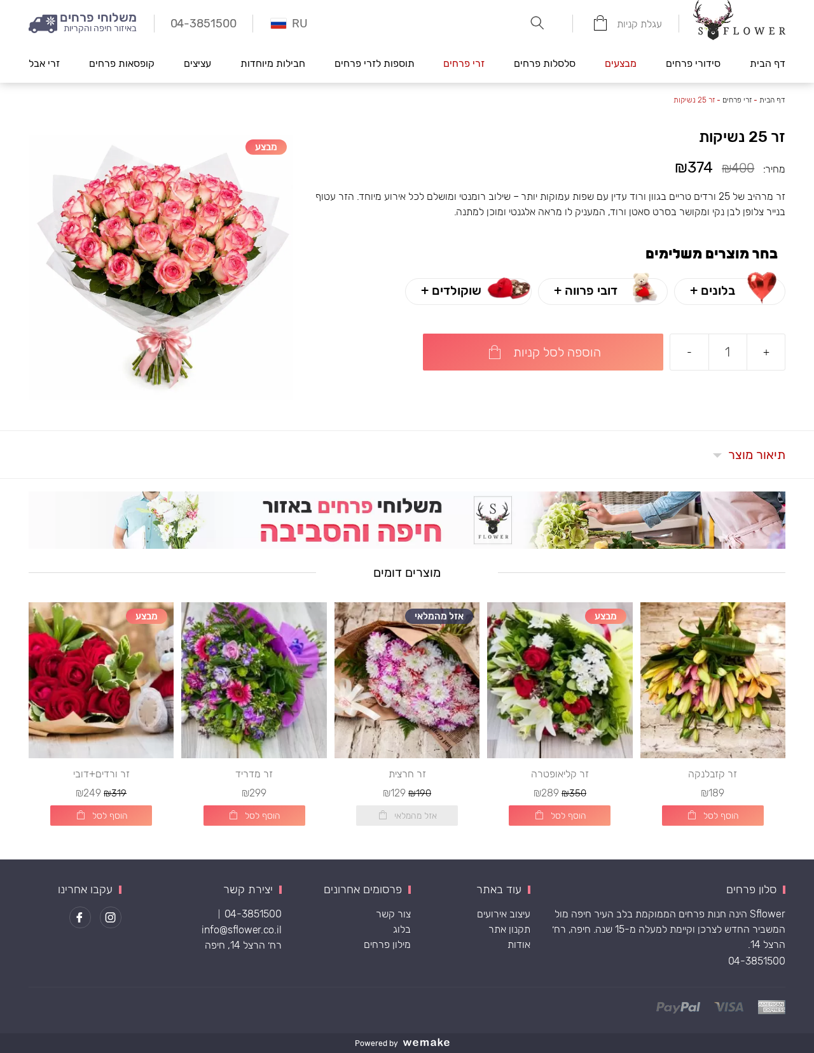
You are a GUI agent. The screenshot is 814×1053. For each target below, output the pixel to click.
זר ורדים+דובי (101, 774)
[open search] (537, 23)
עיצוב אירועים (503, 914)
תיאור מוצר (756, 454)
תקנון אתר (509, 929)
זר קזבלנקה (712, 774)
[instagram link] (110, 917)
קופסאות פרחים (122, 63)
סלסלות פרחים (545, 63)
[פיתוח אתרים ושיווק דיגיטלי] (431, 1043)
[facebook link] (80, 917)
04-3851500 (756, 961)
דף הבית (767, 63)
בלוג (402, 929)
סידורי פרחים (693, 63)
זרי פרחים (464, 63)
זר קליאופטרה (560, 774)
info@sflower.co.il (242, 930)
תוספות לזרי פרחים (375, 63)
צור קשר (393, 914)
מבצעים (621, 63)
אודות (518, 944)
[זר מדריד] (254, 680)
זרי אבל (44, 63)
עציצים (197, 63)
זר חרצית (407, 774)
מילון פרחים (387, 944)
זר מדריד (254, 774)
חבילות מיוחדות (272, 63)
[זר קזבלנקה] (713, 680)
